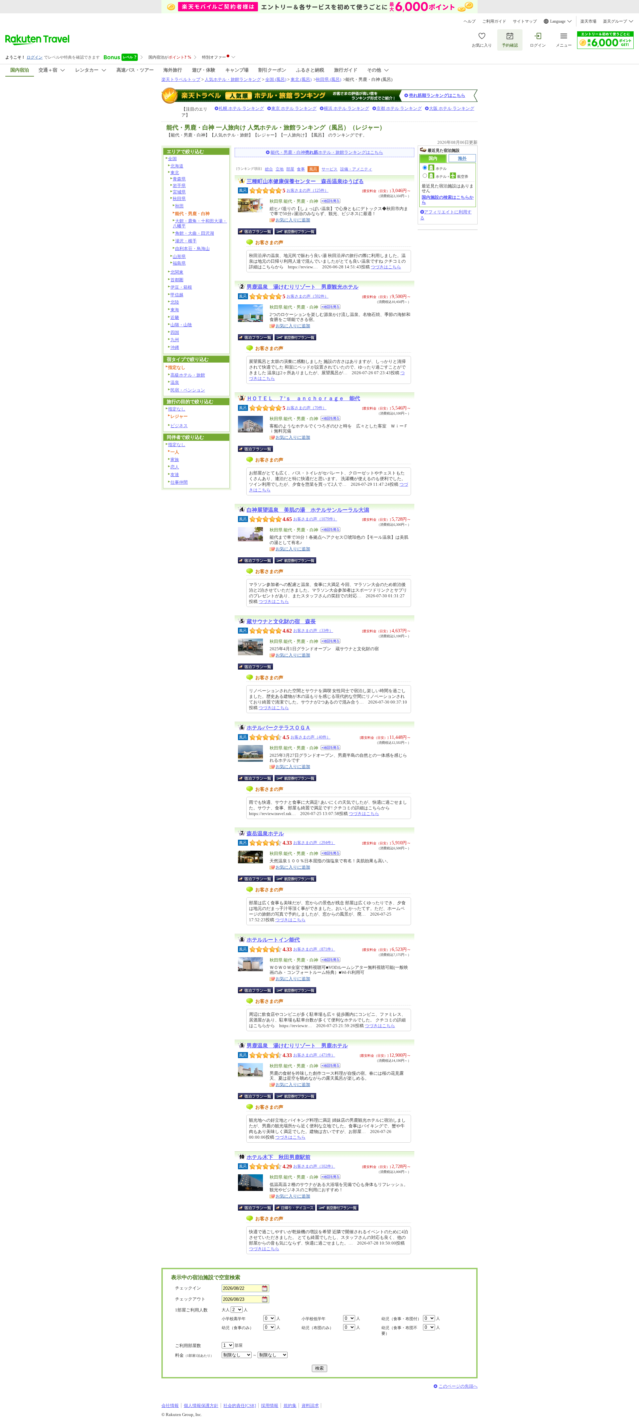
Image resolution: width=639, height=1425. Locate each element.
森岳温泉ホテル (265, 833)
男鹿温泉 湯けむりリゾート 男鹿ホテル (297, 1045)
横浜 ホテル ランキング (346, 108)
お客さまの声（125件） (307, 190)
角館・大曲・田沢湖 (194, 233)
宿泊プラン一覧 (259, 231)
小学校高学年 (234, 1318)
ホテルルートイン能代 (273, 940)
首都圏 (176, 279)
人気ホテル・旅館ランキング (233, 79)
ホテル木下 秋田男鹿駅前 (279, 1157)
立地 (280, 169)
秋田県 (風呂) (328, 79)
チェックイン (188, 1287)
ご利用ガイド (494, 21)
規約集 (290, 1405)
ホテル (441, 168)
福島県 (179, 263)
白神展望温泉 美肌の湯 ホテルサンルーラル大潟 (308, 510)
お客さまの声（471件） (314, 1055)
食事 (301, 169)
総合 (269, 169)
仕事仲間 (179, 482)
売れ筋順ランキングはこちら (437, 95)
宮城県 (179, 191)
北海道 (176, 165)
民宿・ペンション (187, 390)
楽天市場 (588, 21)
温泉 (174, 382)
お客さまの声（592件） (307, 296)
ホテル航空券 (452, 176)
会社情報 (170, 1405)
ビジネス (179, 425)
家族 (174, 459)
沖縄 (174, 347)
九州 (174, 339)
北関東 (176, 272)
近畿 (174, 317)
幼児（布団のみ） (317, 1327)
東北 (174, 172)
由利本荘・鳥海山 (192, 248)
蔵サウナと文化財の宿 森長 (281, 621)
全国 (172, 158)
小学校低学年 (313, 1318)
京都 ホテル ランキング (399, 108)
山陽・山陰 (181, 324)
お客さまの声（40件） (310, 737)
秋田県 (179, 198)
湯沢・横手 (186, 240)
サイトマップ (525, 21)
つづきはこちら (386, 266)
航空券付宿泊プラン (295, 231)
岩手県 (179, 185)
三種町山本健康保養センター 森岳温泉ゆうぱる (305, 181)
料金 (194, 1355)
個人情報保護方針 (201, 1405)
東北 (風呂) (301, 79)
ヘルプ (470, 21)
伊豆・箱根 (181, 287)
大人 (226, 1309)
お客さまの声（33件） (313, 630)
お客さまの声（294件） (314, 842)
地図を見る (330, 200)
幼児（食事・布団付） (401, 1318)
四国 (174, 332)
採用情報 (269, 1405)
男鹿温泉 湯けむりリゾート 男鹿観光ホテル (302, 287)
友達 (174, 474)
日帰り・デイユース (295, 1208)
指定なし (176, 409)
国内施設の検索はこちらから (448, 199)
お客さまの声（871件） (314, 949)
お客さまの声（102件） (314, 1166)
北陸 (174, 302)
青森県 (179, 178)
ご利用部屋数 (188, 1345)
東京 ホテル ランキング (294, 108)
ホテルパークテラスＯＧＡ (279, 727)
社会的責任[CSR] (239, 1405)
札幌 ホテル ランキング (241, 108)
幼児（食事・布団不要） (399, 1330)
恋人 (174, 466)
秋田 (179, 205)
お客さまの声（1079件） (315, 519)
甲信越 (176, 294)
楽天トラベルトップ (180, 79)
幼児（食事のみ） (238, 1327)
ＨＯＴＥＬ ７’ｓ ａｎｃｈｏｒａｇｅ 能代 (303, 398)
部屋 (290, 169)
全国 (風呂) (275, 79)
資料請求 (310, 1405)
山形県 (179, 256)
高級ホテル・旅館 (187, 375)
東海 (174, 309)
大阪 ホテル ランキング (451, 108)
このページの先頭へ (458, 1386)
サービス (329, 169)
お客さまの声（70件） (306, 408)
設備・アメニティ (356, 169)
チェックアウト (190, 1298)
